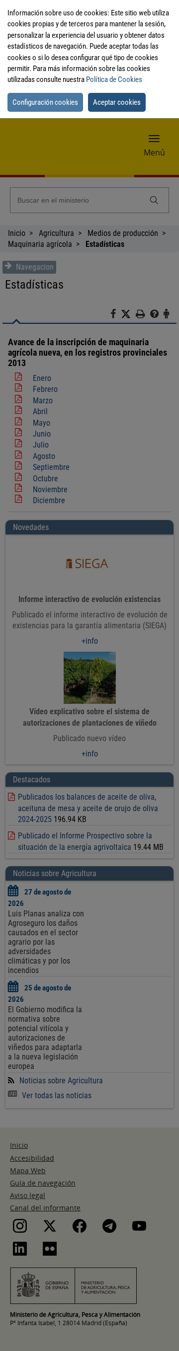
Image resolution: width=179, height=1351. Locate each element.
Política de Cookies (114, 79)
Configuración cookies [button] (45, 102)
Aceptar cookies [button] (117, 102)
